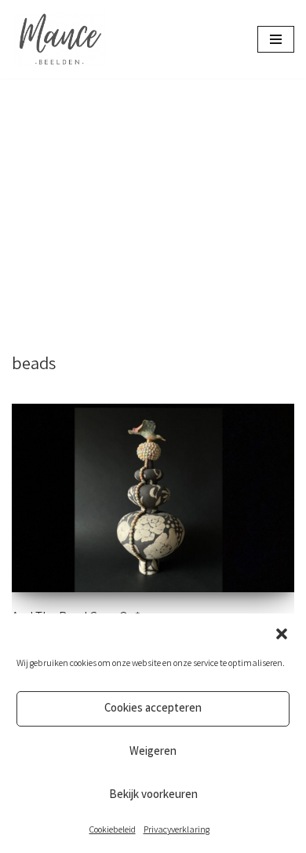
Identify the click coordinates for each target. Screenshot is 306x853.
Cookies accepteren (153, 709)
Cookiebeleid (112, 830)
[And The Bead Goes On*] (153, 498)
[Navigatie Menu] (275, 39)
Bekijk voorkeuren (153, 795)
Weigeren (153, 752)
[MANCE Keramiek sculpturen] (59, 39)
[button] (282, 634)
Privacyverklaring (176, 830)
